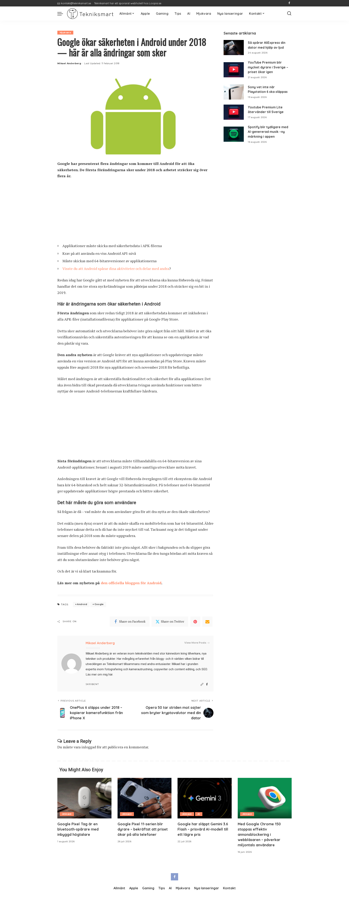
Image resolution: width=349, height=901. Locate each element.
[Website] (202, 684)
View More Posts (195, 642)
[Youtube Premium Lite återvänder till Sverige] (234, 112)
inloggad (88, 747)
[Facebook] (289, 3)
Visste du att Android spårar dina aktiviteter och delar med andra (115, 268)
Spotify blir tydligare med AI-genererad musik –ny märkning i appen (268, 131)
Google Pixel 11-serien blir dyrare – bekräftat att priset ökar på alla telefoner (143, 829)
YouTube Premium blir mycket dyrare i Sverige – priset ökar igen (268, 67)
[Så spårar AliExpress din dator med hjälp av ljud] (234, 47)
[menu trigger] (62, 13)
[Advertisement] (135, 213)
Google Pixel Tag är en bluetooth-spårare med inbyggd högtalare (78, 829)
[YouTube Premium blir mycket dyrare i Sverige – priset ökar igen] (234, 69)
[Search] (289, 13)
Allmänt (66, 814)
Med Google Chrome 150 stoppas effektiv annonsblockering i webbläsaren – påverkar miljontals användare (259, 834)
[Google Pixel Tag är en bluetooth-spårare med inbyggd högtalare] (84, 798)
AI (199, 814)
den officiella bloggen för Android (131, 582)
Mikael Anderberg (69, 63)
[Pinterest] (195, 622)
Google (99, 604)
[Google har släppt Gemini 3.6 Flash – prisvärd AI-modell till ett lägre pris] (205, 798)
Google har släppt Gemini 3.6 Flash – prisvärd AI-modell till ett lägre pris (203, 829)
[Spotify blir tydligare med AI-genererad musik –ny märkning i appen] (234, 134)
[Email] (207, 622)
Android (82, 604)
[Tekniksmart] (90, 13)
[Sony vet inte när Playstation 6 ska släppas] (234, 92)
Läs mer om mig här (99, 674)
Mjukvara (65, 32)
